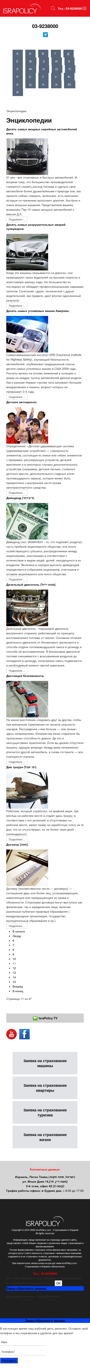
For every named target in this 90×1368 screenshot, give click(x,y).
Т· (43, 77)
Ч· (43, 84)
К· (69, 61)
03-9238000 (45, 25)
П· (70, 69)
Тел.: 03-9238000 (70, 8)
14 (14, 977)
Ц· (30, 84)
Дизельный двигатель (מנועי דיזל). (31, 584)
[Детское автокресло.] (27, 425)
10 (14, 959)
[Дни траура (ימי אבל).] (27, 790)
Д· (68, 53)
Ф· (69, 77)
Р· (17, 77)
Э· (56, 84)
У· (56, 77)
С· (30, 77)
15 (14, 982)
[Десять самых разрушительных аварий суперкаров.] (27, 252)
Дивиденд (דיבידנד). (20, 498)
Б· (30, 53)
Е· (17, 61)
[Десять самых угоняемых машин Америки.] (27, 334)
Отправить (9, 1360)
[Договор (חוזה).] (27, 867)
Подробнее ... (17, 219)
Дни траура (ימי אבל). (21, 767)
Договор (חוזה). (17, 844)
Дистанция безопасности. (25, 676)
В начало (19, 931)
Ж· (31, 61)
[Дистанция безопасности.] (27, 699)
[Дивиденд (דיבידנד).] (27, 521)
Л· (17, 69)
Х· (17, 84)
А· (17, 53)
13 (14, 972)
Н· (43, 69)
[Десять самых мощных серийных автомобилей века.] (27, 156)
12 (14, 968)
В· (43, 53)
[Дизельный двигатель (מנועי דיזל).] (27, 607)
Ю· (70, 84)
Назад (17, 936)
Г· (56, 53)
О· (57, 69)
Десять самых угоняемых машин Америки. (37, 311)
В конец (18, 991)
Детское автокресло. (21, 402)
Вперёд (18, 986)
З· (44, 61)
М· (30, 69)
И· (56, 61)
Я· (17, 92)
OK (58, 1283)
